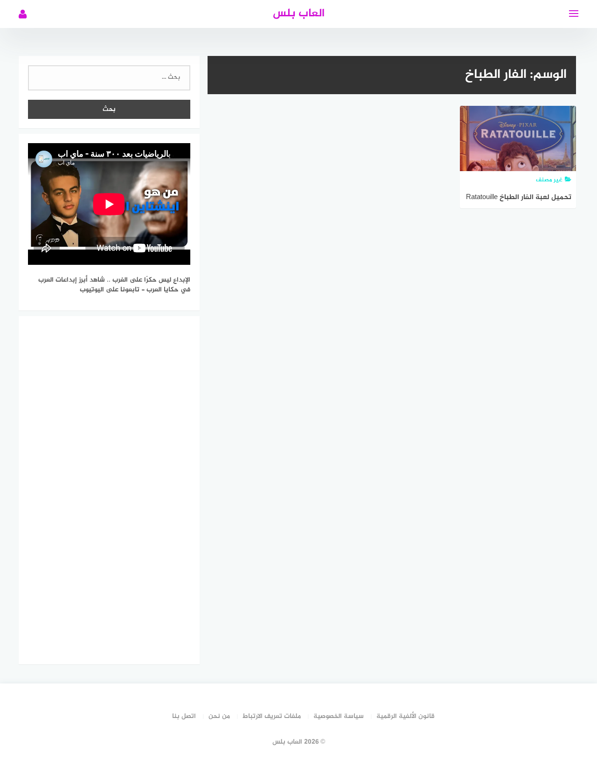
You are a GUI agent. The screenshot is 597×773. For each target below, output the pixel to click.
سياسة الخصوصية (338, 716)
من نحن (219, 716)
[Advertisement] (109, 488)
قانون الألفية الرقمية (405, 716)
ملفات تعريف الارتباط (272, 716)
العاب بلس (299, 14)
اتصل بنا (184, 716)
